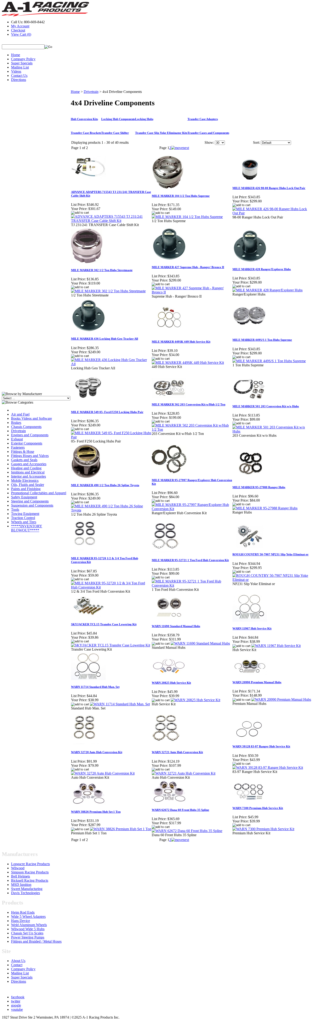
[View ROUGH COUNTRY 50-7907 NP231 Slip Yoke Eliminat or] (272, 580)
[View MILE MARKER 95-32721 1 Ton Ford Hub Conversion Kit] (192, 585)
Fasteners (18, 447)
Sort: (256, 142)
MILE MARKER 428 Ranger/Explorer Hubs (261, 269)
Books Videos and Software (31, 418)
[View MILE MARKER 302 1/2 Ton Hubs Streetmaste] (108, 291)
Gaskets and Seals (24, 460)
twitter (15, 1001)
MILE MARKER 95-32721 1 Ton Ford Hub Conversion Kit (190, 560)
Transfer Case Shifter (115, 133)
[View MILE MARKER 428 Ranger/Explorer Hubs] (267, 290)
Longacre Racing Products (30, 864)
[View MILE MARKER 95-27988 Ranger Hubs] (264, 508)
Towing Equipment (25, 514)
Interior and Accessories (28, 476)
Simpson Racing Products (30, 872)
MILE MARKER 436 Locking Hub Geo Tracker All (104, 338)
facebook (17, 997)
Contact (16, 965)
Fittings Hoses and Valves (30, 456)
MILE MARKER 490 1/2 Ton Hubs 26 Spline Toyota (105, 485)
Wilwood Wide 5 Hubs (28, 929)
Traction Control (23, 518)
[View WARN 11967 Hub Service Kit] (276, 646)
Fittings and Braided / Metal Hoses (36, 941)
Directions (18, 80)
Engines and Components (29, 435)
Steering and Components (30, 501)
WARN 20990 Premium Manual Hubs (256, 682)
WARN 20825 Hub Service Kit (171, 682)
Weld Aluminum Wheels (29, 925)
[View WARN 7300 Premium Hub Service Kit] (263, 829)
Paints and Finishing (26, 489)
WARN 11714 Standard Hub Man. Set (95, 687)
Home (15, 55)
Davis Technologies (25, 893)
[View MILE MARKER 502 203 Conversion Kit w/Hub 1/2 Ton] (192, 429)
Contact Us (19, 76)
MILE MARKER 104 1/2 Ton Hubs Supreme (181, 196)
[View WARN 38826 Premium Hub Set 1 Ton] (120, 829)
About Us (18, 961)
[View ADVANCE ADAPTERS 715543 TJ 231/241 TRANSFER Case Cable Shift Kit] (111, 221)
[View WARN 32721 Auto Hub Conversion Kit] (183, 773)
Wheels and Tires (23, 522)
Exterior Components (26, 443)
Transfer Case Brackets (86, 133)
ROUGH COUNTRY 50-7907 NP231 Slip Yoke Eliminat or (270, 554)
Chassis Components (26, 427)
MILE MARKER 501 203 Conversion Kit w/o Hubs (265, 406)
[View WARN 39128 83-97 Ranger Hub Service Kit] (267, 767)
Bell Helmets (20, 876)
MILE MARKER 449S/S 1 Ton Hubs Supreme (262, 340)
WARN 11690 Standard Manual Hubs (176, 626)
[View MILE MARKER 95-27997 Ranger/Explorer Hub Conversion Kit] (192, 509)
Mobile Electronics (25, 480)
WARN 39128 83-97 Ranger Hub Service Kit (261, 746)
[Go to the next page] (180, 148)
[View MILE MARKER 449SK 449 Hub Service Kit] (188, 363)
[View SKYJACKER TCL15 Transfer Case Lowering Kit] (110, 645)
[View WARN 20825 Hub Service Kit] (195, 700)
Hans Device (20, 921)
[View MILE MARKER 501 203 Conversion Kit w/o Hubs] (272, 431)
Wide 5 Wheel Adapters (28, 917)
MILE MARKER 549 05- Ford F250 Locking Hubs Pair (107, 412)
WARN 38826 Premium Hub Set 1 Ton (96, 811)
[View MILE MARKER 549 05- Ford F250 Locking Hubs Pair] (111, 437)
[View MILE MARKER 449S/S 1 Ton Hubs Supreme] (269, 361)
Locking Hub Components (118, 119)
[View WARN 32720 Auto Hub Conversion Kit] (103, 773)
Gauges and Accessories (28, 464)
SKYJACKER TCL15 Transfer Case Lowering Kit (104, 624)
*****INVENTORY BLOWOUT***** (26, 528)
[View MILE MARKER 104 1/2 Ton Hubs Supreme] (187, 217)
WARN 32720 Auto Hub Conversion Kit (96, 752)
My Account (20, 26)
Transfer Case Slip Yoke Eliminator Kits (161, 133)
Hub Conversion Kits (84, 119)
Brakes (16, 423)
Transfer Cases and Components (208, 133)
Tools (15, 509)
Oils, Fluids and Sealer (27, 485)
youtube (17, 1009)
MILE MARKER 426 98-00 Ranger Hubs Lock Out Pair (268, 188)
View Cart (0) (21, 34)
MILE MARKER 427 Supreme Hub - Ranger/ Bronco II (188, 267)
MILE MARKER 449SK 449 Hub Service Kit (181, 341)
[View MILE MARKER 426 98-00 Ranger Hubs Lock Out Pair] (272, 213)
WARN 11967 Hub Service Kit (251, 628)
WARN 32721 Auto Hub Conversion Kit (177, 752)
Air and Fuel (20, 414)
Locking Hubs (144, 119)
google (16, 1005)
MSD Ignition (21, 885)
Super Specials (22, 63)
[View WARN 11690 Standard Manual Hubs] (200, 643)
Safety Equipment (24, 497)
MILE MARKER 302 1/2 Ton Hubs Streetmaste (102, 270)
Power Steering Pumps (27, 937)
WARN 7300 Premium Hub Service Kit (257, 808)
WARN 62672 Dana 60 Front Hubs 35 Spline (180, 810)
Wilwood (17, 868)
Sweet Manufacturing (26, 889)
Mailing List (20, 67)
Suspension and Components (32, 505)
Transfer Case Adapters (202, 119)
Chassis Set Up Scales (27, 933)
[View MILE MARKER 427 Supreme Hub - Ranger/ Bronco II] (192, 292)
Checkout (18, 30)
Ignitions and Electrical (28, 472)
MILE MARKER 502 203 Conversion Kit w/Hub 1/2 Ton (188, 404)
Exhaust (17, 439)
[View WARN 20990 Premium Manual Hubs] (281, 699)
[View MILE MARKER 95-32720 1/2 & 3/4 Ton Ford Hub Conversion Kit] (111, 587)
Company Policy (23, 59)
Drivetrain (18, 431)
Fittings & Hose (22, 452)
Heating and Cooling (26, 468)
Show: (209, 142)
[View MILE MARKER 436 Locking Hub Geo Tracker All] (111, 364)
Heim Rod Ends (23, 912)
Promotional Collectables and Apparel (38, 493)
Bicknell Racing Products (29, 880)
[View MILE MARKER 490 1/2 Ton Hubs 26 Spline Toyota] (111, 510)
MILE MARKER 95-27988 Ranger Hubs (258, 487)
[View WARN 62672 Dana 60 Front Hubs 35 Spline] (187, 831)
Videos (16, 71)
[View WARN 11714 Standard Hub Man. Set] (120, 704)
